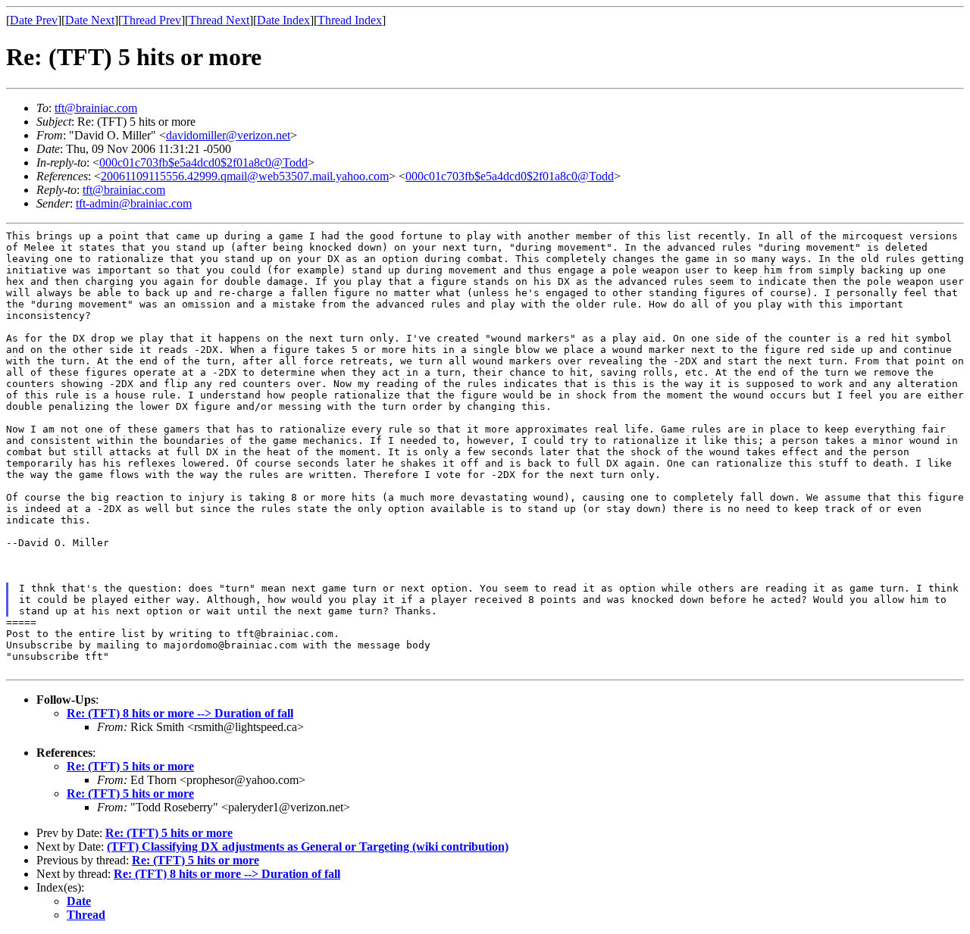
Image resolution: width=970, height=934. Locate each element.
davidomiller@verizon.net (228, 135)
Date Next (89, 20)
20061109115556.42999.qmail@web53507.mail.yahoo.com (245, 176)
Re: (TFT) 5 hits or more (130, 766)
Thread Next (219, 20)
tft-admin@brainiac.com (134, 203)
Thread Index (350, 20)
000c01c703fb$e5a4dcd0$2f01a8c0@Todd (203, 162)
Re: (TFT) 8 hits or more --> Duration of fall (180, 713)
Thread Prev (151, 20)
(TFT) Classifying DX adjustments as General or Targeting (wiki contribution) (307, 846)
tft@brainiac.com (96, 108)
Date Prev (34, 20)
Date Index (283, 20)
